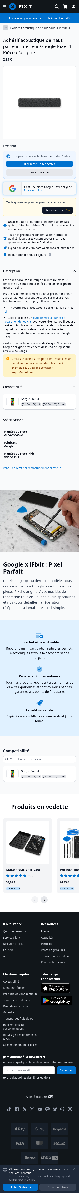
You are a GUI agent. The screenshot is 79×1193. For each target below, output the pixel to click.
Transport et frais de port (19, 1018)
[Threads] (62, 1109)
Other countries (58, 1187)
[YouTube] (40, 1109)
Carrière (8, 950)
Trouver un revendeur (55, 956)
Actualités (47, 937)
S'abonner (66, 1070)
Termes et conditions (16, 1000)
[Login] (74, 6)
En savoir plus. (33, 190)
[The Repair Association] (70, 1109)
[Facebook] (17, 1109)
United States (18, 1187)
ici (5, 311)
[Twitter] (24, 1109)
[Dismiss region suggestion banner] (74, 1168)
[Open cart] (65, 6)
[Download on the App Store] (55, 988)
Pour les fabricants (53, 962)
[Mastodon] (47, 1109)
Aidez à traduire (36, 1096)
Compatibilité (12, 387)
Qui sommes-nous (14, 931)
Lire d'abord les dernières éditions (29, 1077)
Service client (11, 937)
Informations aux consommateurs (14, 1026)
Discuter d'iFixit (13, 943)
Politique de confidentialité (20, 994)
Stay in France (39, 172)
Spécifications (13, 420)
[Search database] (57, 6)
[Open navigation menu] (4, 6)
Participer (47, 943)
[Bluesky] (55, 1109)
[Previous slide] (34, 899)
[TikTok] (9, 1109)
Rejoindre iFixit (57, 210)
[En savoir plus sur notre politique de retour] (50, 255)
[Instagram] (32, 1109)
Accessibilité (11, 981)
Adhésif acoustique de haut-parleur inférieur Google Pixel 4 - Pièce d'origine (41, 28)
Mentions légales (14, 987)
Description (11, 271)
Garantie (8, 1012)
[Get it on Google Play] (56, 1000)
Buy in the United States (39, 164)
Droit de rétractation (16, 1006)
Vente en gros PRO (53, 950)
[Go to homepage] (22, 6)
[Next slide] (44, 899)
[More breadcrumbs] (5, 27)
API (5, 956)
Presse (45, 931)
